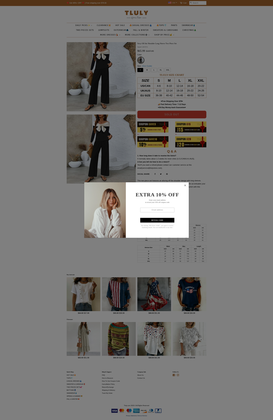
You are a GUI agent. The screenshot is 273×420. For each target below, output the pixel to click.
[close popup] (185, 185)
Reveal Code (157, 220)
